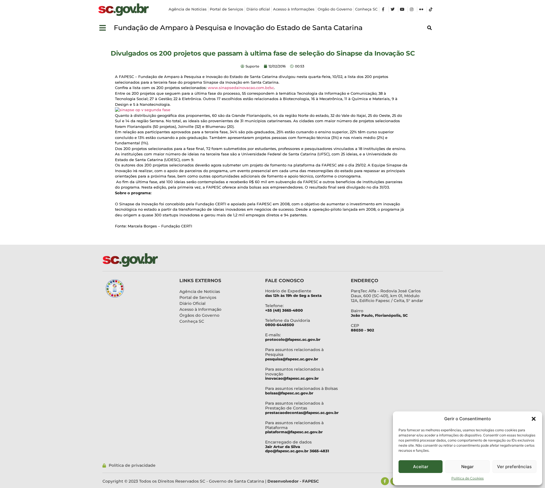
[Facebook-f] (385, 481)
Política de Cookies (467, 478)
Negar (467, 466)
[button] (533, 419)
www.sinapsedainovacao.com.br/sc (241, 87)
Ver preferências (514, 466)
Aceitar (420, 466)
